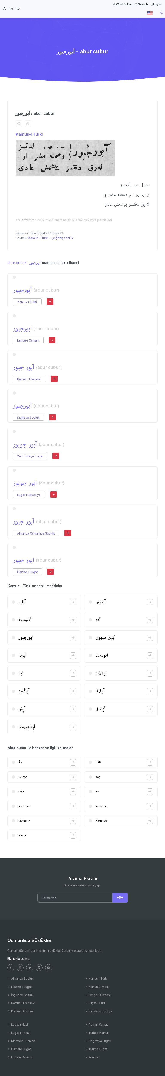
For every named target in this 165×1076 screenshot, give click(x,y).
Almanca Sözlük (22, 978)
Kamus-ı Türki (29, 134)
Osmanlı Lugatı (20, 1049)
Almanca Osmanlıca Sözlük (36, 533)
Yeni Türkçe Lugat (30, 456)
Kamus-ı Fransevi (29, 379)
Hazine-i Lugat (27, 572)
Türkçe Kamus (98, 1033)
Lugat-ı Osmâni (21, 1057)
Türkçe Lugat (97, 1049)
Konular (93, 1057)
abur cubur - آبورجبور (24, 263)
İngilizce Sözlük (28, 417)
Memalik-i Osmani (23, 1041)
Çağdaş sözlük (62, 238)
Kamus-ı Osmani (22, 1011)
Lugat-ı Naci (19, 1024)
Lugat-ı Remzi (20, 1033)
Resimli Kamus (98, 1024)
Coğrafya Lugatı (99, 1041)
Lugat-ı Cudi (96, 1003)
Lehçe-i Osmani (28, 340)
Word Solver (123, 4)
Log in (157, 4)
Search (143, 4)
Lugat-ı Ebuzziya (29, 495)
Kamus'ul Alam (98, 987)
